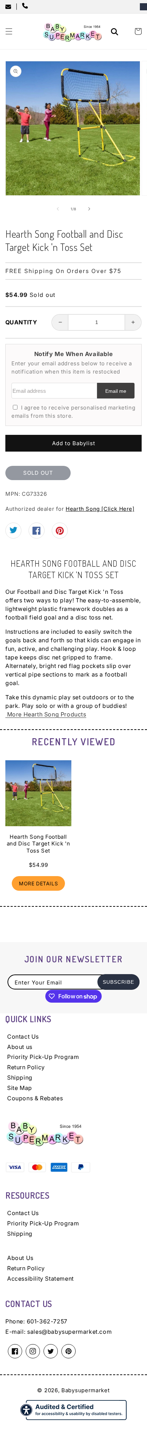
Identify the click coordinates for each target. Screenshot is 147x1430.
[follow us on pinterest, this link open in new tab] (60, 533)
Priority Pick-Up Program (43, 1056)
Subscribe (118, 982)
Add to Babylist (73, 443)
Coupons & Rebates (35, 1098)
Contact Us (23, 1036)
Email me (115, 391)
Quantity (21, 322)
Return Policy (26, 1067)
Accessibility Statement (40, 1278)
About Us (20, 1257)
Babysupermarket (85, 1390)
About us (19, 1046)
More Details (38, 883)
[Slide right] (89, 209)
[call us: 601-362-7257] (26, 6)
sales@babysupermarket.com (69, 1331)
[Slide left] (58, 209)
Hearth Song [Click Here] (100, 508)
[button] (9, 31)
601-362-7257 (47, 1321)
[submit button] (115, 32)
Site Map (19, 1087)
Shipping (19, 1077)
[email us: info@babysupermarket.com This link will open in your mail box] (10, 7)
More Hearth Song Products (45, 714)
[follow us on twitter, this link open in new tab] (13, 531)
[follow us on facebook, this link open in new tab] (36, 532)
